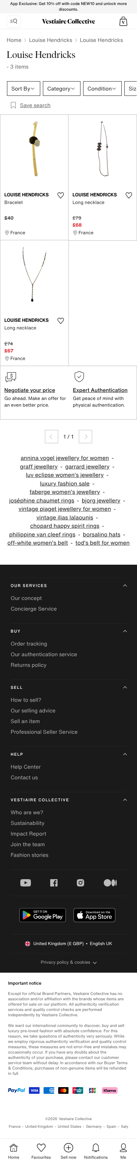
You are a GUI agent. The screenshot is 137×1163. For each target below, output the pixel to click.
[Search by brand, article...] (14, 21)
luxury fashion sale (64, 484)
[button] (123, 21)
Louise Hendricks (50, 40)
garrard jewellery (87, 467)
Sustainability (28, 823)
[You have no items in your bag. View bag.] (123, 21)
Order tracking (29, 644)
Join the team (28, 844)
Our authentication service (44, 654)
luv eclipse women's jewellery (65, 475)
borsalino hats (101, 534)
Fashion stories (30, 855)
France (15, 1126)
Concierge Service (34, 609)
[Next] (85, 436)
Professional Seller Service (44, 732)
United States (69, 1126)
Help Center (26, 767)
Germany (94, 1126)
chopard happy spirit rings (64, 526)
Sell (17, 687)
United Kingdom (39, 1126)
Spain (111, 1126)
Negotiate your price (29, 390)
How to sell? (26, 700)
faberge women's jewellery (65, 492)
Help (17, 754)
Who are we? (27, 812)
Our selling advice (33, 710)
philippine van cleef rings (42, 534)
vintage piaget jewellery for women (65, 509)
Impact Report (28, 834)
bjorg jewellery (101, 500)
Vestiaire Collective (40, 800)
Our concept (26, 598)
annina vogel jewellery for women (65, 458)
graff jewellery (39, 467)
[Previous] (51, 436)
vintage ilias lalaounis (64, 517)
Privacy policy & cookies (65, 962)
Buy (16, 631)
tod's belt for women (102, 543)
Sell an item (25, 721)
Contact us (24, 777)
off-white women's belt (37, 543)
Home (14, 40)
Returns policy (29, 665)
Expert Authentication (100, 390)
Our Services (29, 586)
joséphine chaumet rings (41, 500)
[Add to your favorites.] (61, 195)
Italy (124, 1126)
